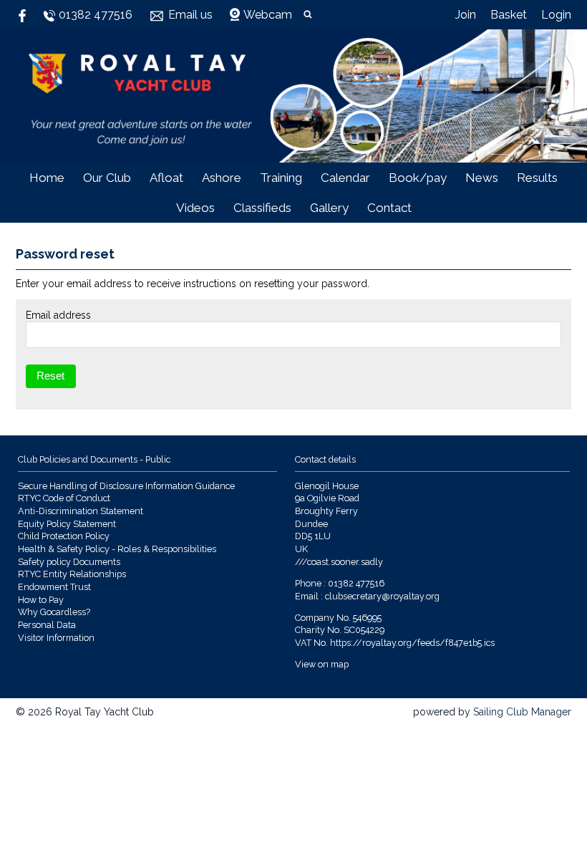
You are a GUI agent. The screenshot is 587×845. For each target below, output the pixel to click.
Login (556, 14)
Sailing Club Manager (522, 712)
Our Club (107, 177)
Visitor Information (56, 637)
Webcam (267, 14)
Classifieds (262, 208)
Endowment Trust (54, 586)
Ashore (221, 177)
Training (281, 177)
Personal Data (47, 624)
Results (537, 177)
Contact (389, 208)
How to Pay (41, 599)
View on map (322, 664)
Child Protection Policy (64, 536)
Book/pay (418, 177)
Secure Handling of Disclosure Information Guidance (126, 486)
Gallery (329, 208)
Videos (195, 208)
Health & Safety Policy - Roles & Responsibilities (117, 549)
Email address (58, 315)
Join (465, 14)
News (481, 177)
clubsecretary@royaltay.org (382, 596)
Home (46, 177)
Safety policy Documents (69, 561)
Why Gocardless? (54, 612)
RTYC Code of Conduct (64, 498)
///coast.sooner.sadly (339, 561)
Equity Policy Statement (67, 523)
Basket (508, 14)
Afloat (166, 177)
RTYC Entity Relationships (72, 574)
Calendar (345, 177)
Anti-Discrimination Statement (80, 511)
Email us (190, 14)
